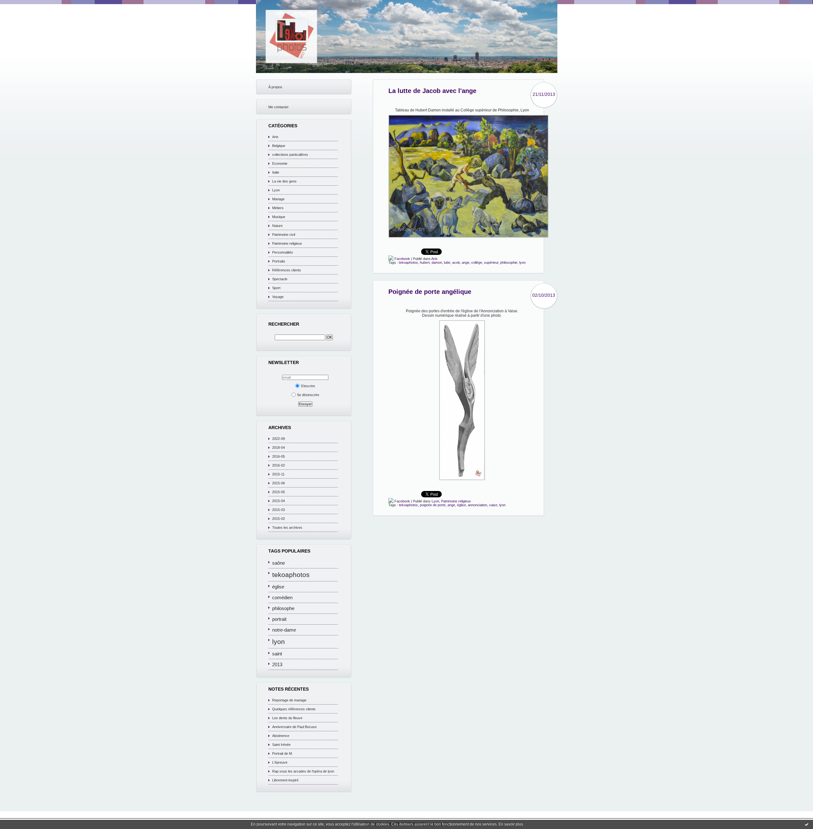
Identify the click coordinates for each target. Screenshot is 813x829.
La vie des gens (284, 181)
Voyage (278, 297)
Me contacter (278, 107)
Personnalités (282, 252)
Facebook (401, 259)
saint (277, 653)
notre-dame (284, 630)
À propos (275, 87)
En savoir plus (511, 824)
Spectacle (279, 279)
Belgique (278, 146)
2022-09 (278, 439)
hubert (425, 262)
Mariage (278, 199)
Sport (276, 288)
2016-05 (278, 456)
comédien (282, 597)
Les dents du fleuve (287, 718)
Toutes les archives (287, 527)
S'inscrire (308, 386)
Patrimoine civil (283, 234)
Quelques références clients (294, 709)
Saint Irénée (281, 744)
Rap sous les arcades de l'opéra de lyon (303, 771)
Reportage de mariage (289, 700)
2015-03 (278, 510)
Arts (275, 137)
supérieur (491, 262)
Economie (279, 163)
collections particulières (290, 154)
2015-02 (278, 519)
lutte (447, 262)
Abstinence (280, 736)
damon (437, 262)
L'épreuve (279, 762)
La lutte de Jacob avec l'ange (432, 90)
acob (456, 262)
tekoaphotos (291, 575)
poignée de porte (433, 505)
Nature (277, 226)
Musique (278, 217)
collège (476, 262)
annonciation (477, 505)
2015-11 (278, 474)
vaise (493, 505)
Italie (275, 172)
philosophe (283, 608)
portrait (279, 619)
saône (278, 563)
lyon (278, 642)
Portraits (278, 261)
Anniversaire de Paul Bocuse (294, 727)
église (278, 586)
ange (465, 262)
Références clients (286, 270)
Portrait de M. (282, 753)
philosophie (508, 262)
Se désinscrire (308, 395)
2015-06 (278, 483)
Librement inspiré (285, 780)
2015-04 (278, 501)
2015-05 (278, 492)
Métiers (278, 208)
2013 (277, 664)
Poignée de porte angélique (429, 291)
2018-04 (278, 447)
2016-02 (278, 465)
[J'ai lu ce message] (806, 824)
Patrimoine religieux (287, 243)
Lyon (276, 190)
